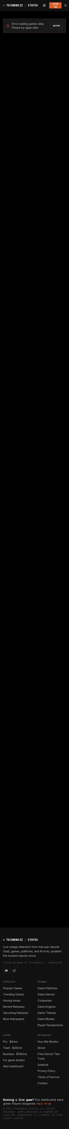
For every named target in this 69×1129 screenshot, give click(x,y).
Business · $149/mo (15, 1054)
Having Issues (12, 1000)
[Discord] (6, 970)
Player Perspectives (50, 1025)
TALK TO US (44, 1103)
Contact (42, 1083)
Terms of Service (48, 1077)
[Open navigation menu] (65, 5)
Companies (45, 1000)
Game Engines (47, 1006)
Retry (56, 25)
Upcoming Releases (15, 1012)
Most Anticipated (13, 1019)
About (41, 1047)
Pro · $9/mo (10, 1041)
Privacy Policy (46, 1070)
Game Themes (47, 1012)
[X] (14, 970)
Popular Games (12, 988)
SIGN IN (55, 5)
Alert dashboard (13, 1066)
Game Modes (46, 1019)
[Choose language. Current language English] (44, 5)
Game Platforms (47, 988)
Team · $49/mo (12, 1047)
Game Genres (46, 994)
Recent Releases (14, 1006)
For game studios (14, 1060)
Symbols (43, 1064)
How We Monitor (48, 1041)
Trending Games (13, 994)
